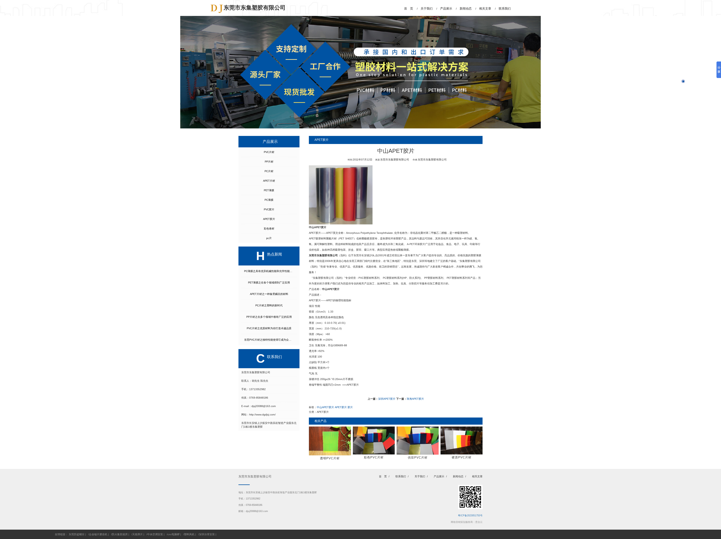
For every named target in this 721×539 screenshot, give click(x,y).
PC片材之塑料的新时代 (269, 305)
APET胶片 (269, 218)
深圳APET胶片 (386, 398)
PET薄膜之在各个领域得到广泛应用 (269, 282)
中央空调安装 (155, 534)
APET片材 (269, 180)
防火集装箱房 (120, 534)
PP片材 (269, 161)
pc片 (269, 238)
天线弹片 (137, 534)
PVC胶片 (269, 209)
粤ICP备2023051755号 (470, 515)
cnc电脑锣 (173, 534)
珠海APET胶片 (415, 398)
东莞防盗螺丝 (76, 534)
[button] (683, 76)
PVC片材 (269, 152)
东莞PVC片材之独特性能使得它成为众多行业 (270, 339)
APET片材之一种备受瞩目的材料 (269, 293)
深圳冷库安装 (207, 534)
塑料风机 (189, 534)
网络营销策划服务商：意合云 (467, 522)
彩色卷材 (269, 228)
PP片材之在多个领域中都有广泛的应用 (269, 316)
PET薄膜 (269, 190)
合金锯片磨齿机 (98, 534)
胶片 (350, 407)
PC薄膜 (269, 199)
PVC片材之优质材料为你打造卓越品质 (269, 328)
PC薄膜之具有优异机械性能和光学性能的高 (269, 271)
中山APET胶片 (330, 289)
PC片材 (269, 171)
